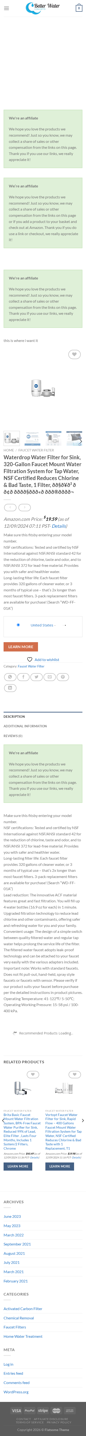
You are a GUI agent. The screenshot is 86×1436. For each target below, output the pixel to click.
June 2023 (12, 1216)
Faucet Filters (15, 1327)
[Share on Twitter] (36, 677)
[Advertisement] (43, 62)
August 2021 (14, 1253)
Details (59, 526)
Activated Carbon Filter (23, 1308)
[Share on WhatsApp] (10, 677)
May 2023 (12, 1225)
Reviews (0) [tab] (13, 736)
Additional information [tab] (25, 726)
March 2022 (14, 1235)
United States (42, 625)
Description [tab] (14, 716)
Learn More (20, 647)
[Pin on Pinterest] (63, 677)
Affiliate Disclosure (51, 1419)
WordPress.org (16, 1392)
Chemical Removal (19, 1318)
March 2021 (14, 1271)
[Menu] (6, 8)
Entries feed (13, 1373)
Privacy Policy (59, 1422)
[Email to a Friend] (49, 677)
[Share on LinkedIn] (10, 688)
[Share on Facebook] (23, 677)
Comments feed (17, 1382)
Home (9, 450)
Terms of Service (30, 1422)
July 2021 (12, 1262)
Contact (23, 1419)
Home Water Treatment (23, 1336)
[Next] (74, 388)
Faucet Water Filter (36, 450)
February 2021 (16, 1281)
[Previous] (11, 388)
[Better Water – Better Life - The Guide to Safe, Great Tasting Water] (43, 8)
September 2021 (17, 1244)
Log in (8, 1364)
